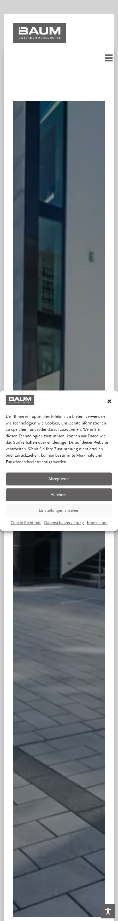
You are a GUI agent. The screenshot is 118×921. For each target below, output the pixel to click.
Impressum (97, 523)
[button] (109, 401)
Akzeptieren (59, 478)
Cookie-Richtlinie (26, 523)
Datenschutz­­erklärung (64, 523)
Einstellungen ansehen (59, 510)
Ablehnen (59, 494)
